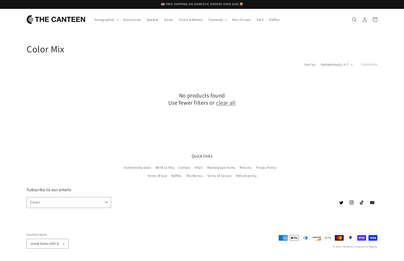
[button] (354, 19)
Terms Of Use (157, 176)
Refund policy (246, 176)
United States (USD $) (44, 244)
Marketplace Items (221, 167)
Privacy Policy (266, 167)
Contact (184, 167)
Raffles (176, 176)
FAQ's (199, 167)
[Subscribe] (106, 202)
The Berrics (194, 176)
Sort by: (310, 64)
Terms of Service (219, 176)
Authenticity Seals (137, 167)
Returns (246, 167)
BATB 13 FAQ (165, 167)
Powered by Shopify (366, 246)
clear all (225, 102)
